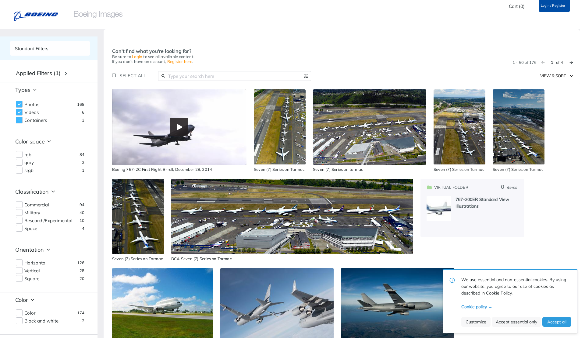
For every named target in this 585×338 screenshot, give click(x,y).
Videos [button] (31, 112)
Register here (180, 61)
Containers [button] (35, 120)
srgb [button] (29, 170)
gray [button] (29, 162)
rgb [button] (27, 154)
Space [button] (30, 228)
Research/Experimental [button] (48, 220)
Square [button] (31, 278)
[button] (306, 76)
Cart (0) (517, 6)
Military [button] (32, 213)
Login (137, 56)
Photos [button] (31, 104)
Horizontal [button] (35, 263)
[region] (179, 127)
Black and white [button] (41, 321)
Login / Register (553, 6)
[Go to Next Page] (571, 62)
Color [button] (29, 313)
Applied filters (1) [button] (38, 73)
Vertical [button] (32, 271)
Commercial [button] (36, 205)
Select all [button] (132, 75)
